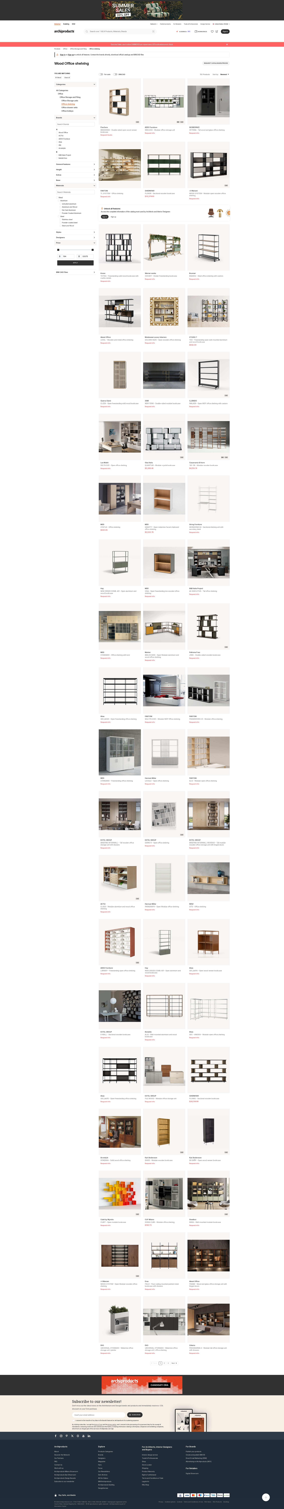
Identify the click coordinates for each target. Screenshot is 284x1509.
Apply (75, 263)
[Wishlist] (212, 31)
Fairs (100, 1465)
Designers (101, 1458)
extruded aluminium (69, 204)
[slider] (58, 250)
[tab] (156, 24)
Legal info (145, 1481)
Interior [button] (57, 24)
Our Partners (59, 1458)
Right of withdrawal (149, 1475)
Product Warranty (148, 1471)
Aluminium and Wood (69, 207)
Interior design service (150, 1455)
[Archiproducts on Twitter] (72, 1436)
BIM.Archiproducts (104, 1481)
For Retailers (177, 24)
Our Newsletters (104, 1471)
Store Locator (147, 1465)
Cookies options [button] (170, 1502)
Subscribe (136, 1415)
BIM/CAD (122, 74)
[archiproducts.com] (64, 31)
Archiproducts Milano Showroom (66, 1471)
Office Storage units (69, 101)
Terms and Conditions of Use (193, 1502)
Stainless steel (67, 219)
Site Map (226, 1502)
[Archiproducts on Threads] (78, 1436)
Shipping (145, 1468)
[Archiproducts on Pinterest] (67, 1436)
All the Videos (103, 1478)
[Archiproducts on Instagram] (61, 1436)
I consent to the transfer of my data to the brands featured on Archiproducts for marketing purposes (107, 1420)
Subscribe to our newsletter (64, 1481)
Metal (61, 197)
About (56, 1451)
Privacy (161, 1502)
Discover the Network (62, 1455)
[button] (153, 24)
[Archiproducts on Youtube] (83, 1436)
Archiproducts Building (106, 1485)
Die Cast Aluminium (69, 210)
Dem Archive (102, 1475)
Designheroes (103, 1488)
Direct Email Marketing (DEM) (196, 1458)
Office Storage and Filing (70, 97)
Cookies (179, 1502)
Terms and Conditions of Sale (152, 1478)
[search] (86, 31)
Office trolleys (67, 111)
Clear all (67, 77)
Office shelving (68, 104)
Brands (100, 1455)
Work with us (58, 1468)
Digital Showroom (192, 1473)
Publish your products (193, 1451)
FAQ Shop (145, 1485)
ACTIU (61, 136)
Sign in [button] (225, 31)
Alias (60, 142)
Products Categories (105, 1451)
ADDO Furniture (64, 139)
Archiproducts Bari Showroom (65, 1475)
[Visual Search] (153, 31)
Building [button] (66, 24)
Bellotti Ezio (63, 158)
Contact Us (58, 1465)
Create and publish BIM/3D (195, 1455)
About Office (63, 132)
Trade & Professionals (191, 24)
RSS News (207, 1502)
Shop (144, 1461)
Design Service (205, 24)
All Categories (62, 90)
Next (173, 1363)
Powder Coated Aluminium (71, 213)
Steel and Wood (68, 226)
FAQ (55, 1461)
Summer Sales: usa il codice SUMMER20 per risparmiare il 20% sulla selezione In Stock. (142, 44)
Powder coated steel (69, 223)
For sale (107, 74)
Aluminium (63, 201)
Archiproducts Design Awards (65, 1478)
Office (60, 94)
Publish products (165, 24)
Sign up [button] (71, 55)
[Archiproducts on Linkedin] (89, 1436)
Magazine (101, 1461)
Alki (60, 145)
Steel (62, 216)
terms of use (98, 1424)
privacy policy (112, 1424)
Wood (59, 77)
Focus (100, 1468)
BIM (73, 24)
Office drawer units (69, 107)
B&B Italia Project (65, 155)
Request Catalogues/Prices (216, 63)
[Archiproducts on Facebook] (56, 1436)
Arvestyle (62, 148)
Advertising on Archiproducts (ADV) (198, 1461)
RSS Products (217, 1502)
